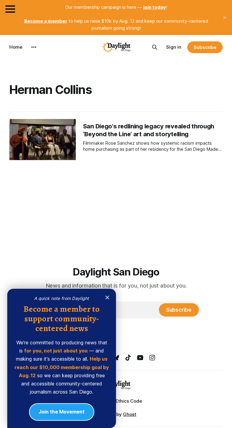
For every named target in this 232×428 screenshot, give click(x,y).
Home (15, 47)
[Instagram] (152, 358)
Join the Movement (62, 412)
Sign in (173, 47)
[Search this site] (155, 47)
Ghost (129, 414)
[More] (34, 47)
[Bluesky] (116, 358)
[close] (225, 17)
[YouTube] (140, 358)
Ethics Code (128, 401)
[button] (10, 9)
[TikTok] (128, 358)
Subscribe (205, 47)
